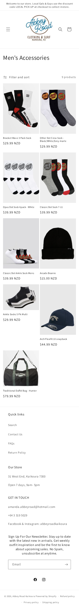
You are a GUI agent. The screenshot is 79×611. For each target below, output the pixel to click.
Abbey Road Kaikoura (24, 596)
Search (12, 425)
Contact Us (15, 434)
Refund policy (67, 596)
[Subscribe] (66, 564)
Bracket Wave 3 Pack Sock (17, 137)
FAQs (11, 443)
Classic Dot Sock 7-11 (51, 207)
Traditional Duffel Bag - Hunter (20, 390)
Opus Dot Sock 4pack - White (18, 207)
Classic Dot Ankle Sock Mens (18, 273)
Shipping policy (50, 602)
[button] (8, 29)
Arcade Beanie (48, 273)
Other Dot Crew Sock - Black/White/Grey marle (53, 139)
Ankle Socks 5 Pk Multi (15, 314)
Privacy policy (31, 602)
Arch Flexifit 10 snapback (53, 338)
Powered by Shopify (46, 596)
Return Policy (17, 452)
